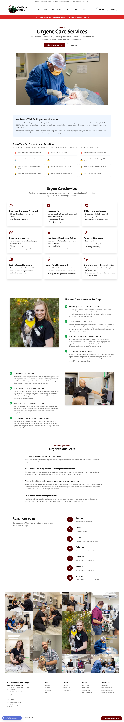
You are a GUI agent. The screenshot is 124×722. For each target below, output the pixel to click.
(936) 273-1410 (11, 690)
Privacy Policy (10, 695)
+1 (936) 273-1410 (81, 531)
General (65, 685)
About (46, 9)
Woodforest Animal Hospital (19, 682)
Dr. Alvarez (47, 687)
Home (39, 9)
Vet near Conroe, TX (107, 690)
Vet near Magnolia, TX (107, 693)
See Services (74, 45)
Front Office (85, 685)
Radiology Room (87, 693)
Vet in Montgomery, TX (107, 687)
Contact (84, 9)
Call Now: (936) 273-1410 (54, 45)
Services (59, 9)
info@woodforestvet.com (84, 522)
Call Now (101, 9)
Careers (76, 9)
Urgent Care (66, 687)
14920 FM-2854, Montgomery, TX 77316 (18, 687)
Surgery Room (86, 690)
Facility (69, 9)
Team (52, 9)
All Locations (104, 685)
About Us (47, 685)
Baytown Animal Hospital (14, 702)
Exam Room (85, 687)
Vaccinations (66, 690)
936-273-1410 (85, 1)
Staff (46, 693)
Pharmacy (112, 9)
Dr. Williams (48, 690)
